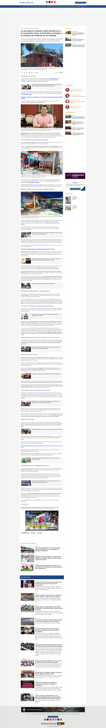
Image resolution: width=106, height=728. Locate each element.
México (32, 6)
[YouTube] (52, 2)
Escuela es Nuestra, (54, 78)
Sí (22, 97)
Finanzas (40, 6)
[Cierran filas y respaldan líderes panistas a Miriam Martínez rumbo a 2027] (27, 674)
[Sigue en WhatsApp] (60, 72)
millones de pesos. (28, 94)
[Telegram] (29, 72)
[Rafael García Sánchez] (67, 101)
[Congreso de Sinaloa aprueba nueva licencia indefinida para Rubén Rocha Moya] (68, 133)
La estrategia (23, 133)
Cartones (49, 6)
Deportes (78, 6)
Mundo (35, 6)
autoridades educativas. (34, 182)
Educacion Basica (25, 532)
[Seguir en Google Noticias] (62, 72)
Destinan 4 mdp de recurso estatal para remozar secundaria (37, 390)
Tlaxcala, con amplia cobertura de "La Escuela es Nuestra (41, 305)
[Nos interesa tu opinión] (53, 709)
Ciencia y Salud (68, 6)
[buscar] (85, 6)
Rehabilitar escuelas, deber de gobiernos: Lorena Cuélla (37, 139)
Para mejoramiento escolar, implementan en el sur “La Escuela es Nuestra (44, 337)
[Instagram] (55, 2)
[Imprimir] (37, 72)
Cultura (56, 6)
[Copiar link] (34, 72)
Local (24, 6)
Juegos (82, 6)
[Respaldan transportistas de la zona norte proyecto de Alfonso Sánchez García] (27, 664)
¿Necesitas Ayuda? (53, 716)
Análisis (44, 6)
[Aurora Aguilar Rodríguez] (67, 95)
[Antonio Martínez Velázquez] (67, 90)
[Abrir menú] (20, 6)
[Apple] (58, 720)
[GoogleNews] (56, 720)
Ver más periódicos (80, 2)
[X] (50, 2)
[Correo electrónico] (32, 72)
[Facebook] (47, 2)
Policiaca (28, 6)
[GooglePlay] (61, 720)
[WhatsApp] (27, 72)
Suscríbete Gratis (75, 188)
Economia (40, 532)
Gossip (53, 6)
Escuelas (33, 532)
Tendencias (61, 6)
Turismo (73, 6)
